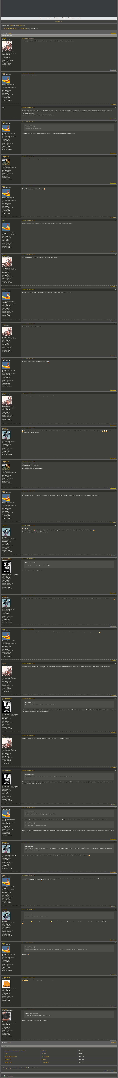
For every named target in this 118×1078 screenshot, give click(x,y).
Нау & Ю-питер (45, 1056)
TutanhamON (5, 156)
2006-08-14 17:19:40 (30, 393)
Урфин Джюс (8, 1059)
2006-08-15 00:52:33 (30, 427)
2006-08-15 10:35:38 (30, 461)
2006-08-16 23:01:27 (30, 770)
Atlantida (4, 428)
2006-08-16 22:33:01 (30, 698)
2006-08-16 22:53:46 (30, 735)
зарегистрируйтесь (20, 25)
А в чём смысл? (23, 28)
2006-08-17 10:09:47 (30, 807)
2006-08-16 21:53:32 (30, 629)
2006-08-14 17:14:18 (30, 358)
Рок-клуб (44, 1053)
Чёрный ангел (6, 977)
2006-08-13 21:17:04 (30, 38)
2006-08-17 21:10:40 (30, 841)
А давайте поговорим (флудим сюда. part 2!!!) (15, 1050)
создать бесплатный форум (109, 1070)
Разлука (4, 1009)
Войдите (12, 25)
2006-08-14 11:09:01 (30, 121)
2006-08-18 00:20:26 (30, 909)
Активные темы (58, 21)
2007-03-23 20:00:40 (30, 977)
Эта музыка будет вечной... (10, 28)
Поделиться (24, 38)
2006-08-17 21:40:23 (30, 875)
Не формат (44, 1050)
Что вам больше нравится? (11, 1056)
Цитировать (113, 70)
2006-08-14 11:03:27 (30, 107)
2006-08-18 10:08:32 (30, 942)
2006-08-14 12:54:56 (30, 156)
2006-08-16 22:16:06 (30, 663)
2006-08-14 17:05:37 (30, 323)
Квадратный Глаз (6, 558)
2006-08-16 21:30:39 (30, 595)
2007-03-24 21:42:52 (30, 1008)
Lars (3, 73)
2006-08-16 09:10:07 (30, 558)
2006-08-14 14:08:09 (30, 220)
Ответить (113, 33)
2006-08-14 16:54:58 (30, 254)
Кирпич (4, 38)
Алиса (6, 1053)
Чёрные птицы (8, 1062)
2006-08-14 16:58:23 (30, 289)
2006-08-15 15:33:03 (30, 525)
